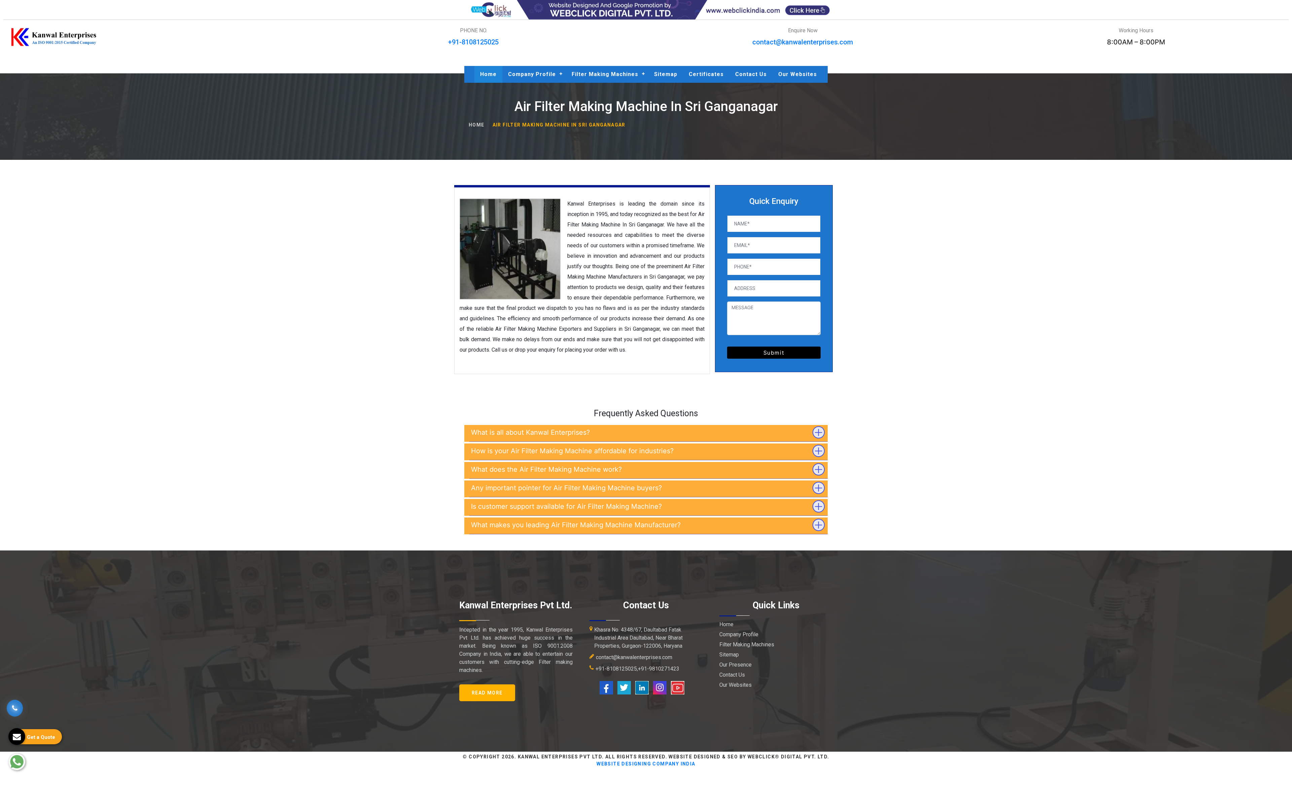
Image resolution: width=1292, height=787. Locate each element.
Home (488, 74)
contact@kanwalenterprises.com (802, 42)
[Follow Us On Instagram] (660, 687)
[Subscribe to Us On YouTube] (677, 687)
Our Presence (735, 664)
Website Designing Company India (646, 763)
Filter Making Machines (605, 74)
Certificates (706, 74)
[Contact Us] (15, 708)
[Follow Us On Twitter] (624, 687)
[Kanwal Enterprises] (54, 37)
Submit (774, 352)
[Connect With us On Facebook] (606, 687)
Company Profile (532, 74)
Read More (487, 692)
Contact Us (751, 74)
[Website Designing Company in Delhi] (646, 9)
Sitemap (665, 74)
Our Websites (797, 74)
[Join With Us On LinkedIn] (642, 687)
